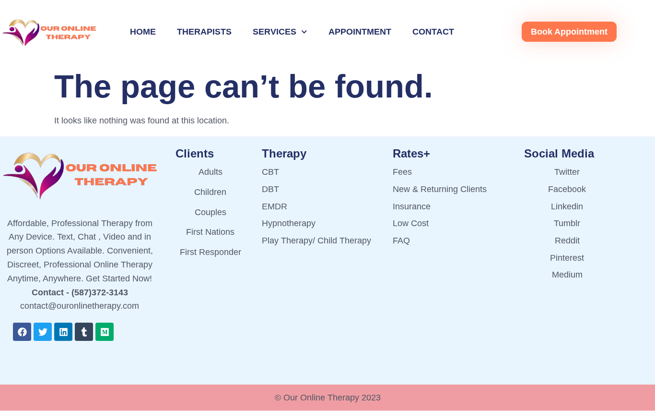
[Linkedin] (63, 332)
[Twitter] (43, 332)
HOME (143, 31)
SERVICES (274, 31)
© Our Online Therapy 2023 (328, 397)
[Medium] (104, 332)
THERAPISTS (204, 31)
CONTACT (433, 31)
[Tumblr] (84, 332)
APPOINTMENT (359, 31)
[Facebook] (22, 332)
